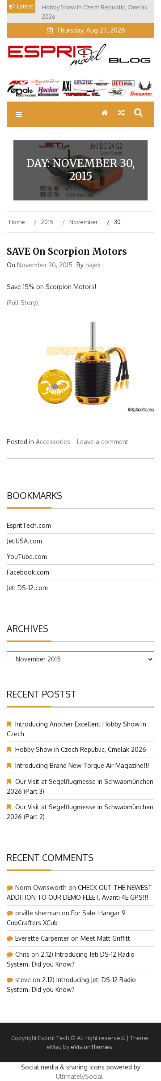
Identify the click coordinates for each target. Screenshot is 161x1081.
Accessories (53, 441)
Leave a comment (102, 441)
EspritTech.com (29, 525)
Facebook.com (28, 572)
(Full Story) (22, 302)
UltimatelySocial (79, 1076)
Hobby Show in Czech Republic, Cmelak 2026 (80, 749)
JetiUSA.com (24, 541)
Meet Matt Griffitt (105, 938)
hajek (93, 265)
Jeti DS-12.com (27, 587)
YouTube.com (27, 556)
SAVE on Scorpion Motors (67, 251)
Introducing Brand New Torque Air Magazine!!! (82, 765)
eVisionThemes (91, 1046)
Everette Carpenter (42, 938)
